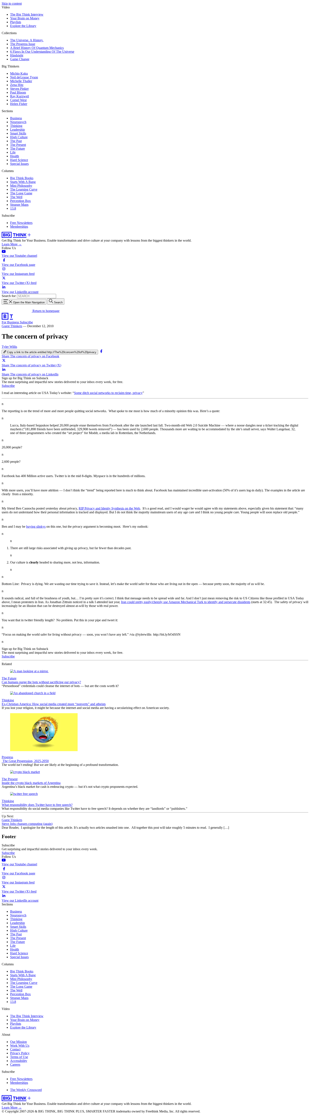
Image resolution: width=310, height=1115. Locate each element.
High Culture (19, 137)
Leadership (17, 129)
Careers (15, 1064)
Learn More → (12, 244)
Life (13, 152)
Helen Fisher (18, 104)
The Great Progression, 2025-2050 (25, 761)
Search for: (9, 296)
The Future (17, 148)
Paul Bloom (18, 92)
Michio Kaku (19, 73)
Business (16, 118)
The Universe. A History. (26, 40)
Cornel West (18, 100)
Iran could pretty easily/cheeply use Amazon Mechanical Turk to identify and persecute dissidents (185, 602)
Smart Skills (18, 133)
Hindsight (16, 55)
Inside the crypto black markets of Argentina (31, 783)
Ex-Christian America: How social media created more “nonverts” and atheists (54, 704)
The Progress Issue (22, 44)
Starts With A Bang (23, 182)
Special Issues (19, 163)
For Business (11, 322)
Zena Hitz (16, 85)
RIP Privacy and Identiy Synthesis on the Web (109, 508)
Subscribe (26, 322)
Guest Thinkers (12, 326)
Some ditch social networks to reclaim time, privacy (108, 393)
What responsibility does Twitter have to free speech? (37, 805)
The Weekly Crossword (26, 1090)
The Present (18, 145)
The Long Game (21, 193)
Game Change (19, 59)
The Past (16, 141)
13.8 (13, 208)
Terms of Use (19, 1057)
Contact (15, 1049)
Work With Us (19, 1045)
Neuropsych (18, 122)
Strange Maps (19, 204)
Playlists (15, 22)
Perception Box (20, 201)
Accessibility (18, 1061)
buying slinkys (36, 526)
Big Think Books (21, 178)
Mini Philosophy (21, 185)
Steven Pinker (19, 88)
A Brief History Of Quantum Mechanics (37, 48)
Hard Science (19, 160)
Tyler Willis (9, 346)
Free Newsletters (21, 223)
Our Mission (18, 1042)
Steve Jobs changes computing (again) (27, 824)
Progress (7, 757)
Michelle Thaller (21, 81)
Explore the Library (23, 26)
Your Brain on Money (24, 18)
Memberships (19, 226)
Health (14, 156)
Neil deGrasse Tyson (24, 77)
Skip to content (12, 3)
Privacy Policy (20, 1053)
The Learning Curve (23, 189)
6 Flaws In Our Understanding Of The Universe (42, 51)
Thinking (16, 126)
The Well (16, 197)
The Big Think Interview (26, 14)
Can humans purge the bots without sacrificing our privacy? (41, 682)
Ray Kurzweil (19, 96)
